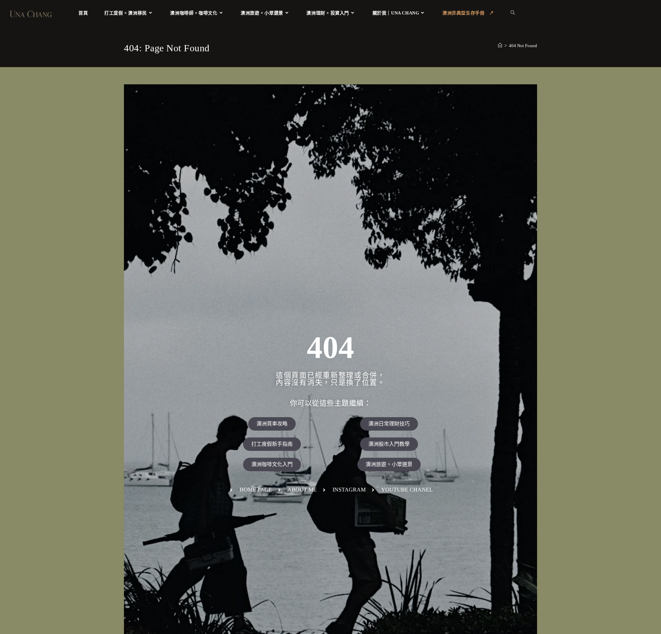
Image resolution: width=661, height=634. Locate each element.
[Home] (500, 45)
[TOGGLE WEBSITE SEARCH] (512, 13)
